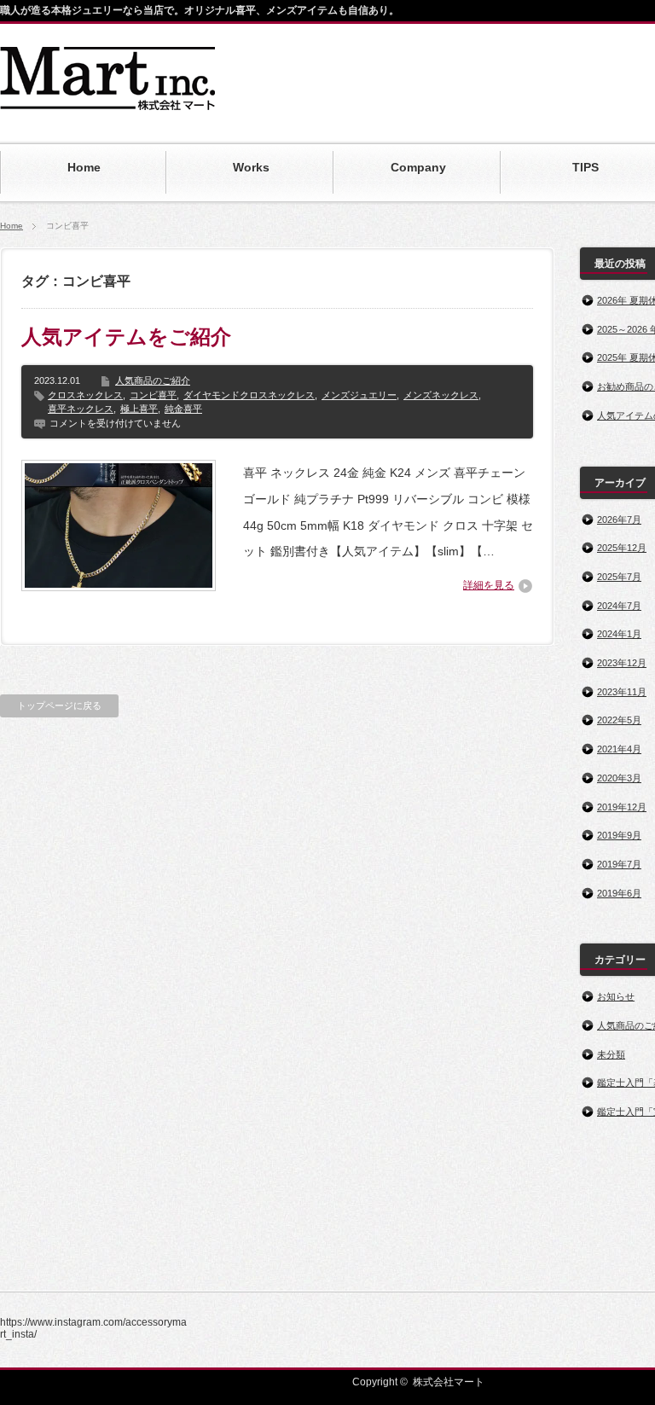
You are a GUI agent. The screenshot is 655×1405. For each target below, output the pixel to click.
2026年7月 (619, 519)
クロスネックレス (85, 395)
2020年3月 (619, 778)
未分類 (611, 1054)
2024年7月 (619, 606)
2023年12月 (621, 663)
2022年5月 (619, 720)
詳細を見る (488, 585)
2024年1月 (619, 634)
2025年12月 (621, 548)
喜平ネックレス (80, 409)
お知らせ (616, 996)
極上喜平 (139, 409)
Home (11, 225)
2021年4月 (619, 749)
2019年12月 (621, 807)
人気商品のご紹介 (152, 380)
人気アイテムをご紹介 (126, 336)
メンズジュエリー (359, 395)
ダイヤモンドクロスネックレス (249, 395)
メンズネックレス (440, 395)
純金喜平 (183, 409)
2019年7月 (619, 864)
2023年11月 (621, 692)
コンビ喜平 (153, 395)
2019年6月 (619, 893)
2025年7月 (619, 577)
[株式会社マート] (107, 101)
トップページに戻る (59, 705)
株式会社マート (448, 1382)
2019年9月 (619, 835)
